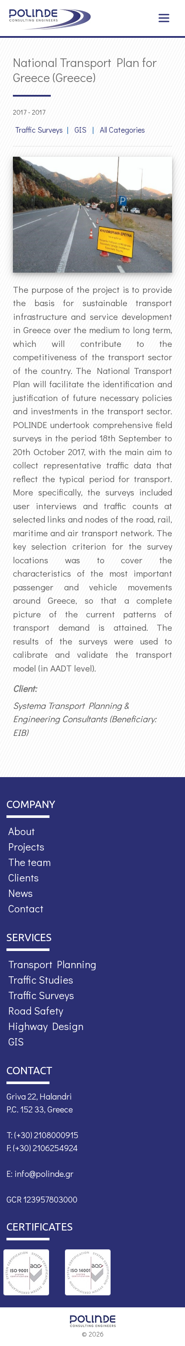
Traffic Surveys (39, 130)
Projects (26, 846)
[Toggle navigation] (164, 18)
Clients (23, 877)
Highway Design (45, 1026)
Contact (25, 908)
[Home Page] (50, 19)
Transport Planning (52, 964)
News (20, 892)
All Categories (122, 130)
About (21, 831)
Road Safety (35, 1010)
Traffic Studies (40, 979)
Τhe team (29, 862)
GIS (81, 130)
